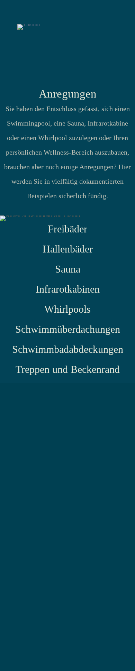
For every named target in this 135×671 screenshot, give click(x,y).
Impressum (106, 413)
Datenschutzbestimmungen (47, 413)
